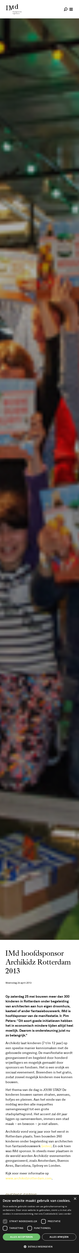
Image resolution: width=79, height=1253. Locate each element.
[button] (39, 1246)
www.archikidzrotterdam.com (29, 1178)
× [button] (74, 1198)
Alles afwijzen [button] (59, 1236)
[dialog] (39, 1224)
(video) (46, 1146)
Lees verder (65, 1213)
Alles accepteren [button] (21, 1236)
